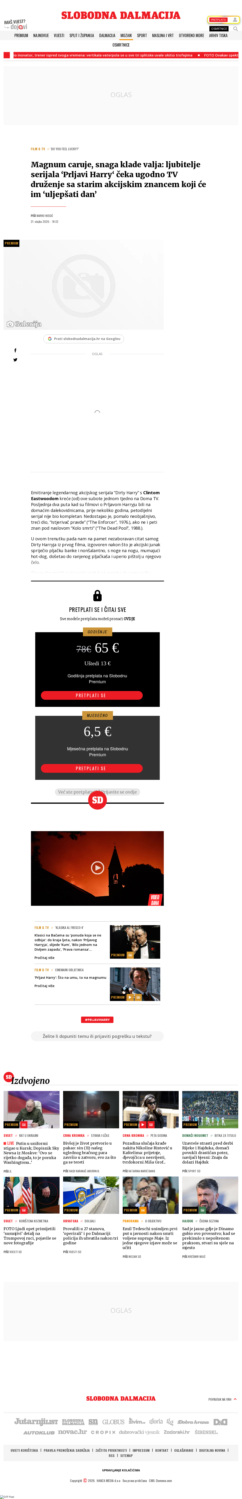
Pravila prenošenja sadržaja (67, 1450)
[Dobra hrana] (193, 1421)
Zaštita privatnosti (111, 1450)
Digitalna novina (212, 1450)
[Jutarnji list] (36, 1421)
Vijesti (59, 35)
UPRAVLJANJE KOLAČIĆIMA (121, 1470)
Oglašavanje (184, 1450)
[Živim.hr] (137, 1421)
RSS (112, 1455)
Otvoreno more (191, 35)
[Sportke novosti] (93, 1421)
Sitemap (126, 1455)
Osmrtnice (121, 45)
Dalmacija (107, 35)
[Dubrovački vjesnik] (139, 1432)
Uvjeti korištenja (24, 1450)
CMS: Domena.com (160, 1480)
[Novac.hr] (72, 1432)
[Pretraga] (235, 29)
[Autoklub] (39, 1432)
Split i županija (81, 35)
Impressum (141, 1450)
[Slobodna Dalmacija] (121, 15)
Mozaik (126, 35)
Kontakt (162, 1450)
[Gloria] (156, 1421)
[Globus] (113, 1421)
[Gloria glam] (170, 1421)
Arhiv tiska (218, 35)
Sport (142, 35)
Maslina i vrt (163, 35)
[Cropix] (103, 1432)
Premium (21, 35)
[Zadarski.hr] (177, 1432)
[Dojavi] (15, 25)
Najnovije (41, 35)
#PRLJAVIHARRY (97, 1020)
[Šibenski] (206, 1432)
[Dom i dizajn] (220, 1421)
